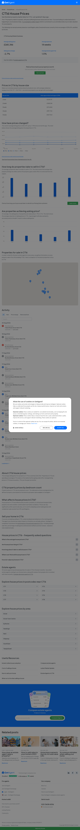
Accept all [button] (60, 427)
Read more (34, 423)
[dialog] (40, 415)
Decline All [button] (46, 427)
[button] (18, 428)
